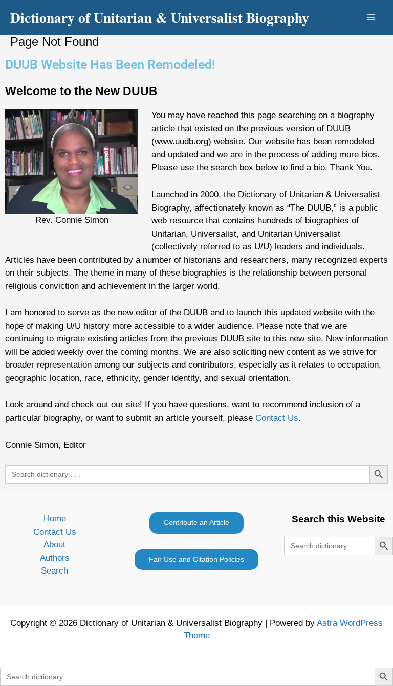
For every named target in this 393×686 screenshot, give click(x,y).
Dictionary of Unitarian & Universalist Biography (159, 17)
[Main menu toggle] (371, 17)
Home (54, 518)
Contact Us (276, 418)
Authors (55, 558)
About (54, 545)
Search (54, 571)
